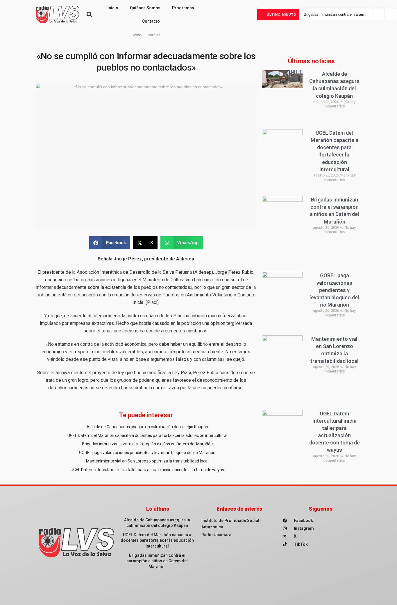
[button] (89, 14)
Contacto (151, 21)
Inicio (113, 8)
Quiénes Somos (145, 8)
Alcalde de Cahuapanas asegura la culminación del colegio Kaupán (147, 426)
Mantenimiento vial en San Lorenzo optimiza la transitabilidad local (147, 461)
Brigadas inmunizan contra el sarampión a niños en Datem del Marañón (147, 444)
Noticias (153, 35)
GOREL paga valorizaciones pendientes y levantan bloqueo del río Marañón (147, 452)
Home (136, 35)
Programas (183, 8)
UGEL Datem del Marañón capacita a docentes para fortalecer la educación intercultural (147, 435)
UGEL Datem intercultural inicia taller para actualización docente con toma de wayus (147, 469)
